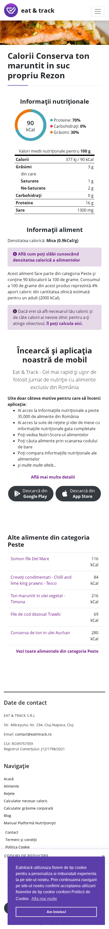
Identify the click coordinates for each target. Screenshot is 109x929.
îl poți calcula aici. (64, 323)
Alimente (11, 786)
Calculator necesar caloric (26, 800)
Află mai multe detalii (53, 477)
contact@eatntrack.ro (33, 734)
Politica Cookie (17, 847)
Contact (11, 832)
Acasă (9, 778)
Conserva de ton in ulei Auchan (40, 632)
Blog (7, 815)
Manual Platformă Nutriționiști (30, 823)
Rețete (9, 793)
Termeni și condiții (21, 839)
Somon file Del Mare (30, 558)
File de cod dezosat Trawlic (36, 614)
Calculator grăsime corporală (28, 808)
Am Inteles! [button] (56, 912)
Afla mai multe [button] (44, 899)
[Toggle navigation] (98, 11)
